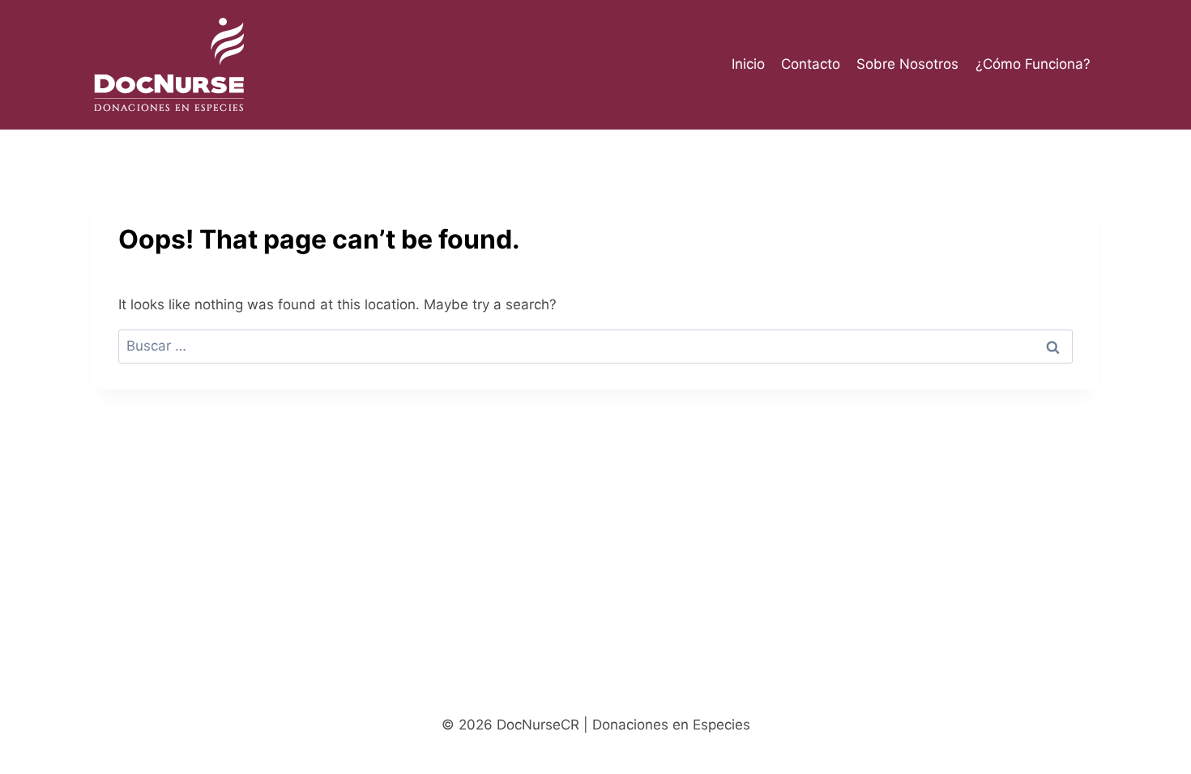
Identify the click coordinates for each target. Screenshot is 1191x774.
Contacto (810, 64)
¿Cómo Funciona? (1033, 64)
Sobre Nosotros (907, 64)
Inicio (748, 64)
